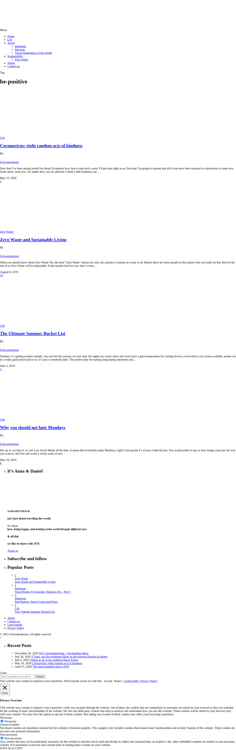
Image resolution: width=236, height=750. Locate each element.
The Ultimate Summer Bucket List (32, 333)
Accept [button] (108, 681)
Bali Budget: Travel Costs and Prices (36, 601)
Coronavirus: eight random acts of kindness (41, 145)
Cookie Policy (131, 681)
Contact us (13, 66)
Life (9, 39)
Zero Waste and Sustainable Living (33, 239)
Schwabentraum (9, 162)
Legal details (14, 624)
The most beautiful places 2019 (51, 666)
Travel (11, 43)
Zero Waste (21, 59)
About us (12, 550)
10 (1, 275)
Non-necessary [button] (8, 734)
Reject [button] (118, 681)
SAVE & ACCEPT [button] (11, 748)
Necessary (10, 721)
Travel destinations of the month (33, 52)
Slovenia (20, 49)
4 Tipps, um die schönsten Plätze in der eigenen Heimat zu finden (69, 656)
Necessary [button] (6, 717)
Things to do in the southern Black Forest (54, 660)
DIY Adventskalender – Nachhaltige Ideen (63, 653)
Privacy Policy (15, 628)
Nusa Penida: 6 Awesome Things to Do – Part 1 (43, 591)
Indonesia (20, 46)
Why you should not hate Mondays (32, 427)
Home (11, 36)
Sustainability (15, 56)
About (11, 62)
